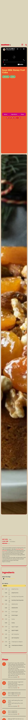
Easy (10, 539)
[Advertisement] (14, 525)
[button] (8, 118)
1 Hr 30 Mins (12, 541)
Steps (22, 114)
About (5, 114)
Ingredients (14, 114)
